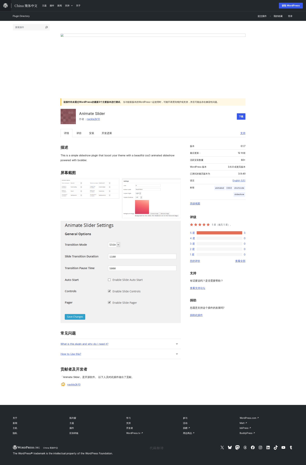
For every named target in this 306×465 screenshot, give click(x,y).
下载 (241, 116)
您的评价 (195, 260)
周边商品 (189, 433)
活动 (185, 423)
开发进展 (107, 133)
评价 (79, 133)
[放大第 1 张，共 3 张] (115, 182)
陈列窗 (72, 418)
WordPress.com (249, 418)
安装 (91, 133)
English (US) (239, 180)
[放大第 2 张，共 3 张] (176, 182)
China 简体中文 (50, 448)
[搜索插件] (46, 27)
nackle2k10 (93, 119)
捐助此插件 (196, 315)
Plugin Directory (21, 16)
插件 (71, 428)
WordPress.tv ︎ (134, 433)
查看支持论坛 (197, 288)
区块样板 (73, 433)
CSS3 (229, 188)
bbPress (245, 428)
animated (219, 188)
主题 (71, 423)
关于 (15, 418)
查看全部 (240, 260)
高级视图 (195, 203)
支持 (242, 133)
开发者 (129, 428)
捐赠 (186, 428)
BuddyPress (247, 433)
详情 (66, 133)
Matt (243, 423)
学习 (128, 418)
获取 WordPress (291, 5)
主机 (15, 428)
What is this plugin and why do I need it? (84, 343)
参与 (185, 418)
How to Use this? (71, 354)
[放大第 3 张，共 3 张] (176, 225)
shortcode (239, 188)
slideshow (239, 194)
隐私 (15, 433)
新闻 (15, 423)
